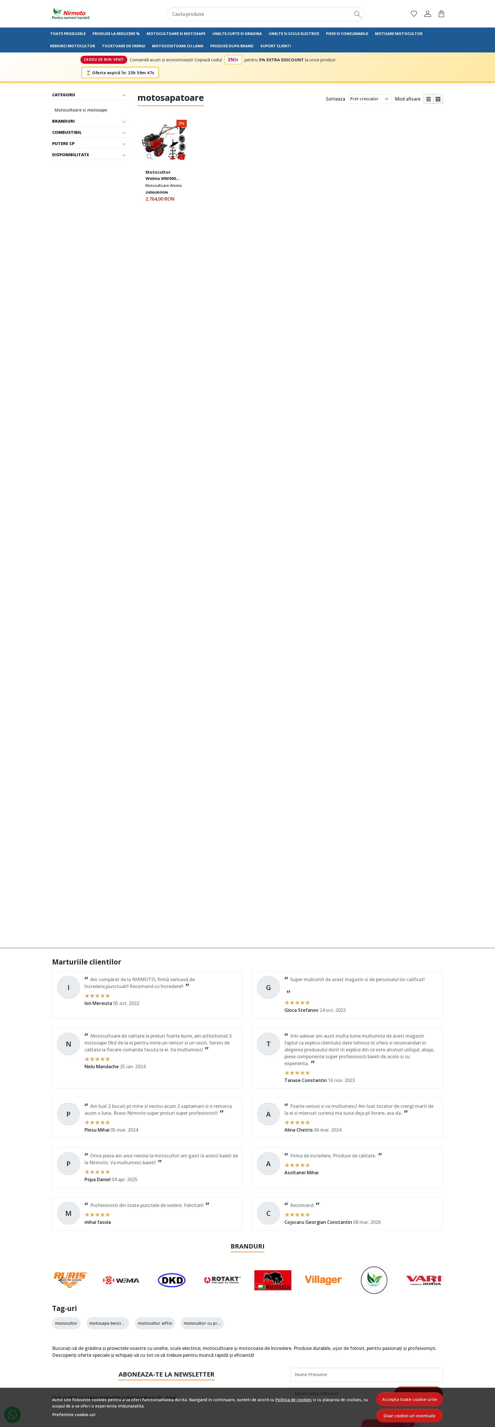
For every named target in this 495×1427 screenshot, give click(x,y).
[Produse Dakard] (171, 1291)
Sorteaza (335, 99)
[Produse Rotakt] (222, 1291)
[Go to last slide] (61, 1280)
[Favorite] (413, 13)
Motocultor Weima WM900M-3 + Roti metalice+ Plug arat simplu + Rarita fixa (164, 176)
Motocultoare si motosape (176, 33)
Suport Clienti (275, 45)
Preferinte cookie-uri (73, 1414)
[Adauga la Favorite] (179, 157)
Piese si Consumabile (347, 33)
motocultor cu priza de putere (213, 1323)
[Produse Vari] (424, 1291)
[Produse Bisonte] (272, 1291)
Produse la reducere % (116, 33)
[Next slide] (433, 1280)
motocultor (66, 1323)
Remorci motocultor (72, 45)
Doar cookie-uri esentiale (409, 1415)
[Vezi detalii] (150, 157)
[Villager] (323, 1291)
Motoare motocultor (399, 33)
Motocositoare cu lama (177, 45)
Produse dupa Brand (232, 45)
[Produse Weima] (121, 1291)
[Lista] (428, 99)
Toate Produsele (68, 33)
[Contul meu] (427, 13)
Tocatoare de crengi (123, 45)
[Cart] (441, 13)
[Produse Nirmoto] (373, 1291)
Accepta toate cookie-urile (409, 1399)
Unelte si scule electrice (294, 33)
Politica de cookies (293, 1399)
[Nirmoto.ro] (85, 13)
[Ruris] (70, 1291)
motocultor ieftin (155, 1323)
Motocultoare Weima (164, 185)
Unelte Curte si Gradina (237, 33)
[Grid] (438, 99)
